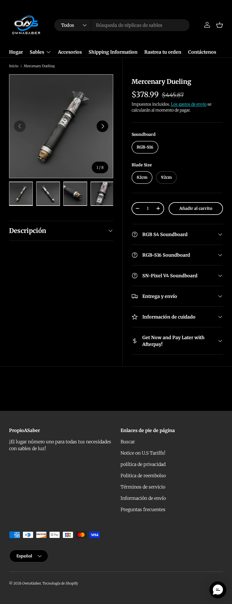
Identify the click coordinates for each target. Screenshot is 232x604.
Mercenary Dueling (39, 66)
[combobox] (122, 25)
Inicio (13, 66)
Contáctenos (202, 52)
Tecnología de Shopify (60, 583)
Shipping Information (113, 52)
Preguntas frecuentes (143, 509)
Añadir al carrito (195, 208)
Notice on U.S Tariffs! (143, 453)
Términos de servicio (143, 487)
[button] (219, 25)
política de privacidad (143, 464)
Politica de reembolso (143, 475)
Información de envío (143, 498)
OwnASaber (31, 583)
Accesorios (70, 52)
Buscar (128, 441)
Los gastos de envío (189, 104)
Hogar (16, 52)
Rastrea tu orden (162, 52)
